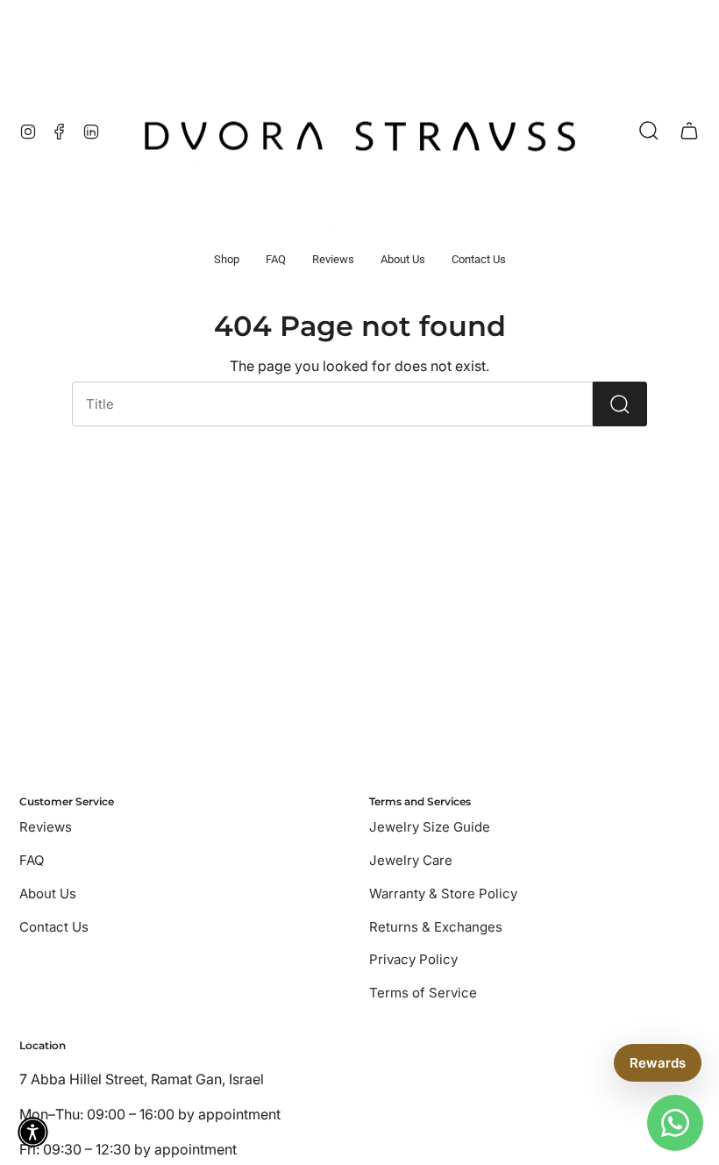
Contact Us (54, 926)
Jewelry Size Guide (429, 826)
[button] (227, 259)
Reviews (45, 826)
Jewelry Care (410, 860)
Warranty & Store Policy (443, 893)
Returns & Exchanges (435, 926)
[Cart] (689, 131)
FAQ (31, 860)
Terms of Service (423, 992)
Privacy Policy (413, 959)
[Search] (620, 404)
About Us (47, 893)
